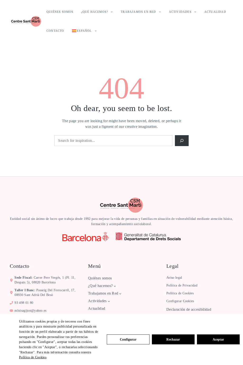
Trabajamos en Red (138, 12)
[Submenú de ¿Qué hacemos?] (115, 286)
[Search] (182, 140)
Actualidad (215, 12)
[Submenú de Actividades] (109, 301)
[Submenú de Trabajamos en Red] (120, 293)
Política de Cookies (32, 357)
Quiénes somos (60, 12)
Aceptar (218, 339)
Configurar (128, 339)
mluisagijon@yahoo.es (30, 310)
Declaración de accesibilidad (188, 309)
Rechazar (173, 339)
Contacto (55, 30)
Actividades (180, 12)
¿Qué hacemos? (94, 12)
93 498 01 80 (23, 303)
